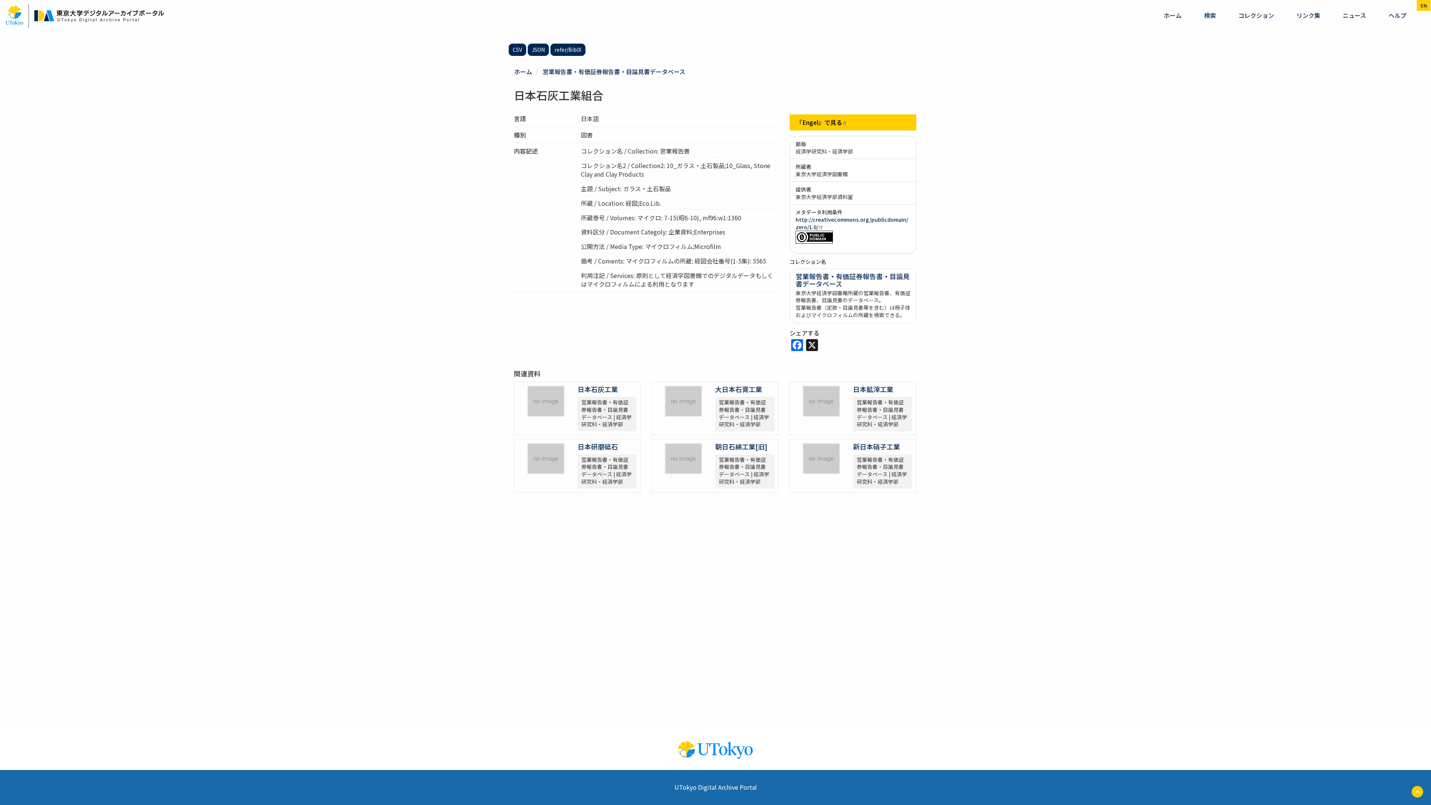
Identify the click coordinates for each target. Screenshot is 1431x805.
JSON (538, 49)
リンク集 (1308, 15)
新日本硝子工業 (876, 446)
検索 (1210, 15)
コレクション (1256, 15)
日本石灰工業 (598, 389)
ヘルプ (1397, 15)
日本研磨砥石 (598, 446)
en (1424, 5)
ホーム (1173, 15)
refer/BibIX (568, 49)
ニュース (1354, 15)
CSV (517, 49)
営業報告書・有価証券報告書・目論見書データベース (614, 71)
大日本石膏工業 (738, 389)
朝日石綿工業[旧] (741, 446)
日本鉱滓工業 (873, 389)
